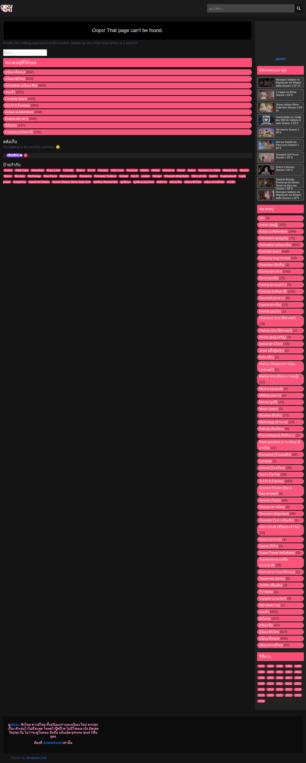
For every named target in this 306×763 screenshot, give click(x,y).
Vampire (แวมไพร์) (272, 598)
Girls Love (117, 170)
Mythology (34, 176)
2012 (288, 683)
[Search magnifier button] (299, 8)
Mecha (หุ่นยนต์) (271, 389)
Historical (168, 170)
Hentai (155, 170)
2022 (289, 695)
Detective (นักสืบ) (272, 265)
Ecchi (91, 170)
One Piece (50, 176)
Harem (144, 170)
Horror (181, 170)
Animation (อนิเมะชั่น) (21, 85)
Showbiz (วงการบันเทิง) (276, 520)
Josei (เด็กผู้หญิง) (271, 350)
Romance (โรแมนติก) (275, 454)
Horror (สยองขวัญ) (272, 337)
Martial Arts (230, 170)
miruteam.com (36, 758)
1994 (270, 666)
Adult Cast (21, 170)
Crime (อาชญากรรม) (274, 258)
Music (8, 176)
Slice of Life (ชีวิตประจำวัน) (279, 527)
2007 (289, 677)
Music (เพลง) (268, 409)
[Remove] (21, 155)
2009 (261, 683)
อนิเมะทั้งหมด (15, 72)
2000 (270, 672)
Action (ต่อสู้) (268, 225)
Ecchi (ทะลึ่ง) (268, 278)
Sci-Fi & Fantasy (17, 105)
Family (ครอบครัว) (272, 285)
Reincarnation (68, 176)
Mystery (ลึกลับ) (270, 415)
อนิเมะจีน (175, 182)
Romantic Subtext (105, 176)
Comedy (68, 170)
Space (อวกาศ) (270, 539)
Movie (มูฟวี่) (268, 402)
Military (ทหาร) (270, 395)
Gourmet (132, 170)
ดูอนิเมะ (125, 182)
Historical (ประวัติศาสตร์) (277, 318)
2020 (270, 695)
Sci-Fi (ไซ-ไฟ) (269, 474)
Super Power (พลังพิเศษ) (277, 553)
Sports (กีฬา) (268, 546)
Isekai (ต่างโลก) (270, 344)
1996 (289, 666)
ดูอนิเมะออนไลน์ (144, 182)
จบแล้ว (10, 92)
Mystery (20, 176)
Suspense (20, 182)
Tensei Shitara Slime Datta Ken (71, 182)
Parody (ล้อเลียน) (271, 429)
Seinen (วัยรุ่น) (270, 500)
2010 (270, 683)
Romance (85, 176)
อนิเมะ (15, 724)
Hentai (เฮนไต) (270, 311)
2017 (289, 689)
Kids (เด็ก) (266, 357)
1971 (261, 666)
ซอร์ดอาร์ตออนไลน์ (105, 182)
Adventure (37, 170)
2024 (261, 701)
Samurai (265, 461)
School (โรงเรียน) (272, 468)
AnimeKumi (52, 742)
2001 (279, 672)
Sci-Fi (134, 176)
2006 (279, 677)
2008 (298, 677)
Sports (213, 176)
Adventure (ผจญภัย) (273, 238)
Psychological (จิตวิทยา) (277, 435)
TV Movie (266, 592)
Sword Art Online (39, 182)
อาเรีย (231, 182)
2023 (298, 695)
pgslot (281, 59)
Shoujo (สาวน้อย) (272, 507)
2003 (298, 672)
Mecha (244, 170)
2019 (261, 695)
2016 (279, 689)
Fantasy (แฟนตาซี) (19, 132)
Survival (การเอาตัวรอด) (277, 572)
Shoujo (157, 176)
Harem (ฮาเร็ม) (270, 304)
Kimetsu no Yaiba (209, 170)
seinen (145, 176)
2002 (289, 672)
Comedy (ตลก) (16, 98)
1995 (279, 666)
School (123, 176)
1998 (298, 666)
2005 (270, 677)
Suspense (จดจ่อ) (272, 578)
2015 (270, 689)
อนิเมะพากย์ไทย (214, 182)
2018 (298, 689)
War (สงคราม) (269, 605)
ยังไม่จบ (11, 125)
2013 (298, 683)
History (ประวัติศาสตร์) (275, 330)
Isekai (191, 170)
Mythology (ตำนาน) (273, 422)
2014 (261, 689)
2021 (279, 695)
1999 (261, 672)
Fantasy (103, 170)
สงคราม (162, 182)
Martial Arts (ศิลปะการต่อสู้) (279, 376)
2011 (279, 683)
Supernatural (228, 176)
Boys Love (53, 170)
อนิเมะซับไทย (15, 79)
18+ (262, 218)
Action (8, 170)
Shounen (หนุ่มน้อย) (176, 176)
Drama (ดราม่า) (16, 118)
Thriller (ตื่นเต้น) (270, 585)
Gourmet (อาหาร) (272, 298)
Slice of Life (199, 176)
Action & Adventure (19, 112)
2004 (261, 677)
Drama (81, 170)
